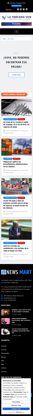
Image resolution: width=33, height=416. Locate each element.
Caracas (3, 371)
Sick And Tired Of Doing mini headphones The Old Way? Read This (20, 331)
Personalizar (16, 402)
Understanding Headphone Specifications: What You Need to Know (21, 320)
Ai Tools (3, 350)
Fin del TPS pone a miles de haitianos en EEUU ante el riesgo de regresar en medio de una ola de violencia (15, 204)
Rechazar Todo (16, 405)
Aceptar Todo (16, 409)
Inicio (4, 39)
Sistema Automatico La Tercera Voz (17, 130)
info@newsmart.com (10, 298)
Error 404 (10, 39)
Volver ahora (17, 75)
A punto (3, 346)
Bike (2, 364)
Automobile (5, 353)
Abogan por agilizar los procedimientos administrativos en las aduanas (15, 164)
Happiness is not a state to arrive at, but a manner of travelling (21, 311)
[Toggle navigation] (16, 31)
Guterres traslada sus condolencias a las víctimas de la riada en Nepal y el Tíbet (15, 248)
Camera (3, 368)
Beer (2, 361)
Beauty (3, 357)
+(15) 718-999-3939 (10, 300)
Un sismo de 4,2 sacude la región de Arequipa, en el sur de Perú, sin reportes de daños (16, 125)
